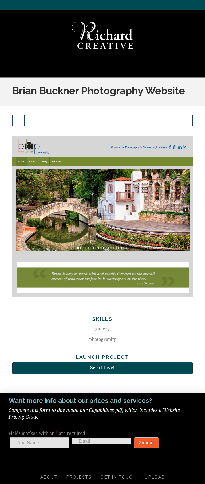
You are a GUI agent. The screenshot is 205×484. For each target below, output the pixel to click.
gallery (102, 329)
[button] (102, 69)
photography (102, 339)
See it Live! (102, 367)
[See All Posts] (18, 120)
